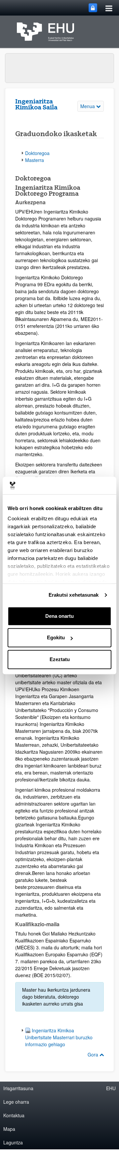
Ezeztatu (60, 659)
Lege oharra (16, 1101)
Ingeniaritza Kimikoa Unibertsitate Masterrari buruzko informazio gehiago (59, 1037)
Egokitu (56, 637)
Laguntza (13, 1142)
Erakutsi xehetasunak (74, 595)
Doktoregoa (37, 153)
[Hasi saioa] (93, 8)
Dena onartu (59, 616)
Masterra (34, 160)
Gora (93, 1054)
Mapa (9, 1129)
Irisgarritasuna (18, 1088)
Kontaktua (13, 1115)
